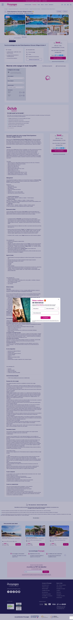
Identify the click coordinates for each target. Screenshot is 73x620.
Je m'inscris (45, 317)
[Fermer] (58, 299)
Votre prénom (35, 306)
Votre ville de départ (50, 306)
